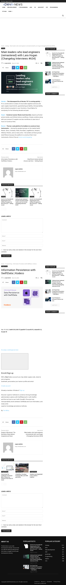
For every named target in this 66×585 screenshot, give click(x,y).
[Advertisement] (33, 30)
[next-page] (5, 209)
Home (2, 46)
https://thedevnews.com (20, 171)
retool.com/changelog (25, 137)
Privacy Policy (57, 581)
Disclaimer (49, 581)
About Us (43, 581)
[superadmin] (2, 63)
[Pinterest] (21, 67)
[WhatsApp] (25, 67)
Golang (7, 46)
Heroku (3, 101)
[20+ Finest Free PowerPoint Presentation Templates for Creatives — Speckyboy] (48, 73)
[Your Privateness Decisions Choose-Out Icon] (48, 81)
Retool (3, 126)
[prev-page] (2, 209)
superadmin (8, 63)
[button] (63, 16)
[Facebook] (13, 67)
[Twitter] (17, 67)
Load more (54, 87)
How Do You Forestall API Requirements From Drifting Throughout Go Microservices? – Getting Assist (7, 202)
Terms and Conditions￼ (40, 583)
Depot (3, 115)
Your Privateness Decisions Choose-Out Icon (57, 81)
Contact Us (37, 581)
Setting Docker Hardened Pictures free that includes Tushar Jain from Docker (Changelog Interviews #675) (21, 202)
